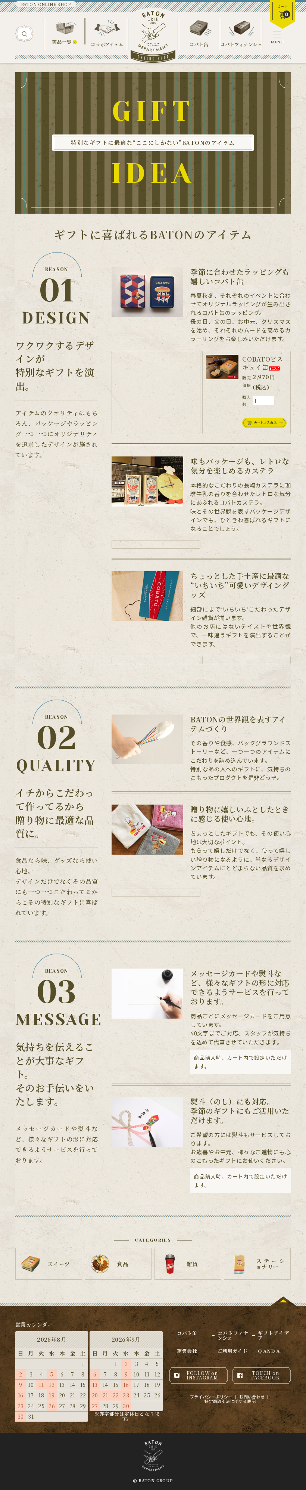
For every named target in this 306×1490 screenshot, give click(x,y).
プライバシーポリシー (211, 1397)
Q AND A (269, 1350)
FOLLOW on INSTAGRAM (202, 1375)
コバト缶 (199, 44)
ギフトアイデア (273, 1335)
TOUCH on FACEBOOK (265, 1375)
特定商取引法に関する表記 (230, 1401)
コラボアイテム (107, 44)
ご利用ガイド (233, 1350)
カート (282, 6)
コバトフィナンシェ (241, 44)
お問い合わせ (252, 1397)
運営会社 (187, 1350)
